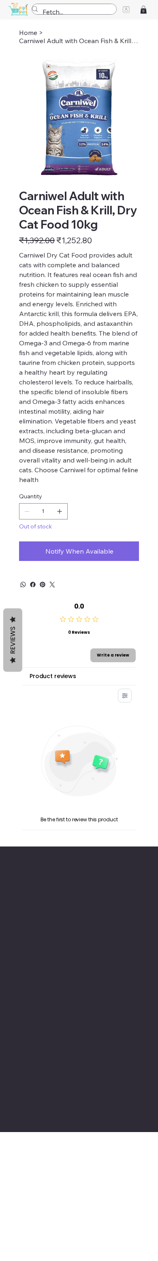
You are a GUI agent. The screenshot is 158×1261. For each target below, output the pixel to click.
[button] (143, 10)
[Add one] (59, 511)
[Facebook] (33, 584)
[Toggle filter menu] (125, 695)
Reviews (12, 640)
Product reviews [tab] (53, 676)
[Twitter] (52, 584)
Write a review (113, 655)
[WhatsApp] (23, 584)
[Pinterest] (42, 584)
